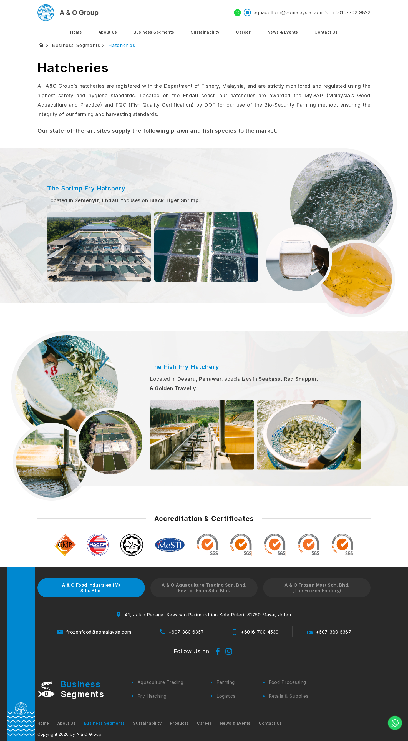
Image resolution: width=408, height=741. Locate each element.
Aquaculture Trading (160, 682)
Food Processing (287, 682)
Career (243, 32)
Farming (225, 682)
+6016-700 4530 (260, 632)
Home (76, 32)
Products (179, 723)
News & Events (282, 32)
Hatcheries (121, 45)
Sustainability (205, 32)
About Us (108, 32)
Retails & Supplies (288, 696)
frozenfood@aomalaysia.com (98, 632)
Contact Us (326, 32)
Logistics (225, 696)
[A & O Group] (68, 12)
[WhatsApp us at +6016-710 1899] (395, 723)
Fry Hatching (152, 696)
